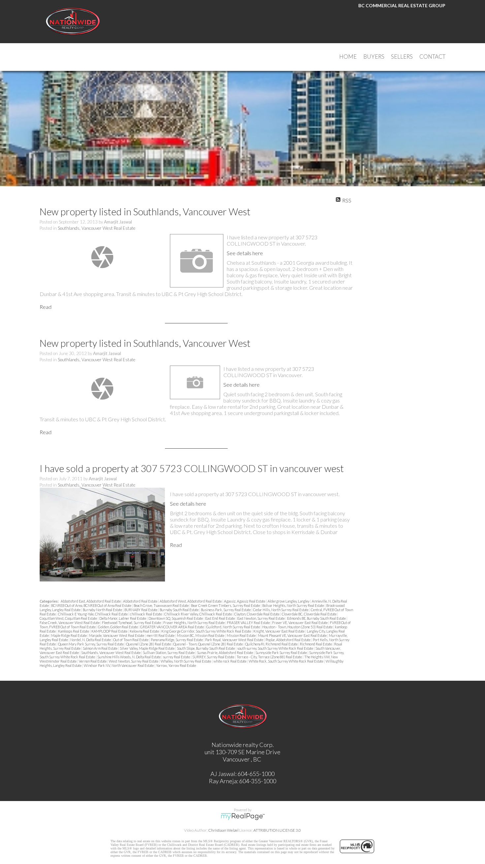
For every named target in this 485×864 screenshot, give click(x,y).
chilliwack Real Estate (146, 614)
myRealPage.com (242, 816)
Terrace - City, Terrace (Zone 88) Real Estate (270, 657)
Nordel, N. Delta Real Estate (91, 640)
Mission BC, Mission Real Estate (201, 635)
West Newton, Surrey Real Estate (134, 661)
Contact (432, 56)
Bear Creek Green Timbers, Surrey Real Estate (226, 605)
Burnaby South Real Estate (179, 610)
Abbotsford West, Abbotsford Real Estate (191, 601)
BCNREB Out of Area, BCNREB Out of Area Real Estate (91, 605)
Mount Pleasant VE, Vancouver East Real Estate (292, 635)
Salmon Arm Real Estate (100, 648)
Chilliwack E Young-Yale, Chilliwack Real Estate (93, 614)
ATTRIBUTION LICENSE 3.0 (277, 830)
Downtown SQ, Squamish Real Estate (176, 618)
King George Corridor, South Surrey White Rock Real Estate (206, 631)
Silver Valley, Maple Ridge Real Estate (147, 648)
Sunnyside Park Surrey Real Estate (281, 652)
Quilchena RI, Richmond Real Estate (271, 644)
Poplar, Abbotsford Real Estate (288, 640)
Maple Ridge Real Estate (69, 635)
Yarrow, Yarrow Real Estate (176, 665)
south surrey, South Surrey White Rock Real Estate (275, 648)
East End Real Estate (220, 618)
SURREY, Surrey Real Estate (213, 657)
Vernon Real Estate (93, 661)
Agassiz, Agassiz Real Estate (245, 601)
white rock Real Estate (230, 661)
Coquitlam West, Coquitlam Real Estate (69, 618)
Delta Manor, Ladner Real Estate (123, 618)
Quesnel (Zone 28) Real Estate (149, 644)
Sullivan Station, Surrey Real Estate (169, 652)
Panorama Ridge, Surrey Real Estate (177, 640)
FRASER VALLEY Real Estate (249, 622)
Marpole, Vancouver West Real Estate (117, 635)
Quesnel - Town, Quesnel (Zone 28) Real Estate (208, 644)
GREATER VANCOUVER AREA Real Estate (172, 627)
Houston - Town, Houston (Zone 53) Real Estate (297, 627)
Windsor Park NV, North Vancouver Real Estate (119, 665)
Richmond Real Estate (316, 644)
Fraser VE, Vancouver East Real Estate (300, 622)
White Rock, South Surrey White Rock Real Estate (286, 661)
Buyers (373, 56)
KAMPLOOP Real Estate (109, 631)
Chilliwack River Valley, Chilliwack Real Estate (198, 614)
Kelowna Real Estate (145, 631)
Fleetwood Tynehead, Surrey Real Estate (132, 622)
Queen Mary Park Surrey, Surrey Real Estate (91, 644)
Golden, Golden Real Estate (118, 627)
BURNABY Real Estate (141, 610)
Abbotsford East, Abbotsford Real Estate (91, 601)
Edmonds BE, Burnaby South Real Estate (316, 618)
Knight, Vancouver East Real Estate (279, 631)
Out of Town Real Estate (131, 640)
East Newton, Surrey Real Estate (261, 618)
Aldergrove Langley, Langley (289, 601)
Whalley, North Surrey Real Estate (186, 661)
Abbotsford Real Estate (140, 601)
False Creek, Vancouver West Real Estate (70, 622)
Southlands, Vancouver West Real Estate (96, 228)
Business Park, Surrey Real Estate (226, 610)
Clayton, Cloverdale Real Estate (257, 614)
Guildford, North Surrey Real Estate (233, 627)
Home (348, 56)
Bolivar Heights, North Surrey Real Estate (293, 605)
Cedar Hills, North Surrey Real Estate (281, 610)
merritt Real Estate (160, 635)
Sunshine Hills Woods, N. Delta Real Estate (129, 657)
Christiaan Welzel (223, 830)
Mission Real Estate (241, 635)
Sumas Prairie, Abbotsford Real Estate (225, 652)
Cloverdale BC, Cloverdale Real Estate (309, 614)
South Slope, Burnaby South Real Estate (206, 648)
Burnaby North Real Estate (103, 610)
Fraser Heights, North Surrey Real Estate (194, 622)
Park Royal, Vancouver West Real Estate (234, 640)
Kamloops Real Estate (74, 631)
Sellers (402, 56)
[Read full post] (102, 257)
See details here (245, 253)
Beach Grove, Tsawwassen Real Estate (161, 605)
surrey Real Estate (177, 657)
